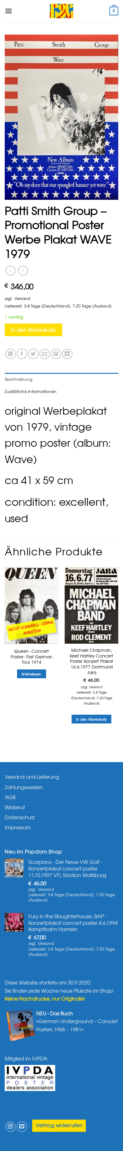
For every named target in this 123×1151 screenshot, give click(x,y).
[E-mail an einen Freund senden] (44, 354)
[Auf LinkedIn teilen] (67, 354)
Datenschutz (20, 817)
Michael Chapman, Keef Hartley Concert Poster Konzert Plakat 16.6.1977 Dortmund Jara (91, 661)
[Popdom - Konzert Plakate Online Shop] (61, 11)
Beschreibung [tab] (18, 379)
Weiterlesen (31, 673)
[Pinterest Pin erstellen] (56, 354)
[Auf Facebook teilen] (22, 354)
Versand (22, 298)
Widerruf (15, 807)
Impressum (18, 827)
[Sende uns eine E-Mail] (22, 1126)
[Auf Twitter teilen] (33, 354)
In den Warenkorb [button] (91, 719)
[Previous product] (23, 270)
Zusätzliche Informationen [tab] (30, 391)
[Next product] (10, 270)
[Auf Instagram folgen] (10, 1126)
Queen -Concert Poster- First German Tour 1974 (31, 656)
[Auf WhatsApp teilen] (10, 354)
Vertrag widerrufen (59, 1125)
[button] (8, 11)
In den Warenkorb (33, 329)
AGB (10, 797)
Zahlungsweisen (24, 787)
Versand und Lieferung (32, 776)
